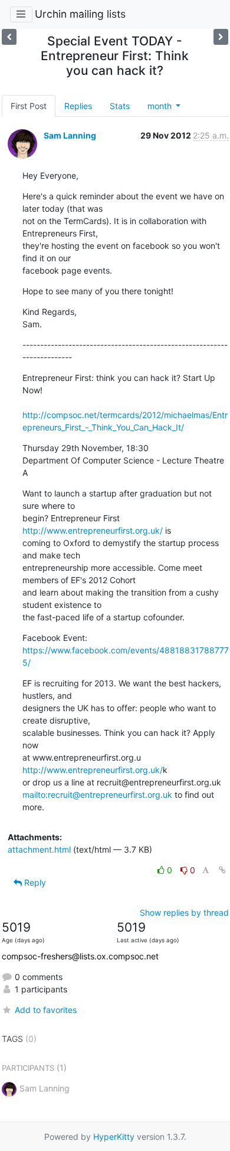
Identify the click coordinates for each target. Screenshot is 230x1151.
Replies (78, 106)
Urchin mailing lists (80, 14)
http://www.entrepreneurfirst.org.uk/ (92, 530)
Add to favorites (46, 1010)
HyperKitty (113, 1137)
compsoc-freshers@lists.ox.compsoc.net (80, 956)
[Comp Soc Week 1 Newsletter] (9, 37)
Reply (34, 882)
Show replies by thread (184, 912)
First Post (29, 106)
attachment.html (39, 849)
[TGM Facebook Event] (220, 37)
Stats (120, 106)
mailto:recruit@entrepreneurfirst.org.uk (97, 795)
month (160, 106)
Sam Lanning (70, 135)
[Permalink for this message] (222, 870)
